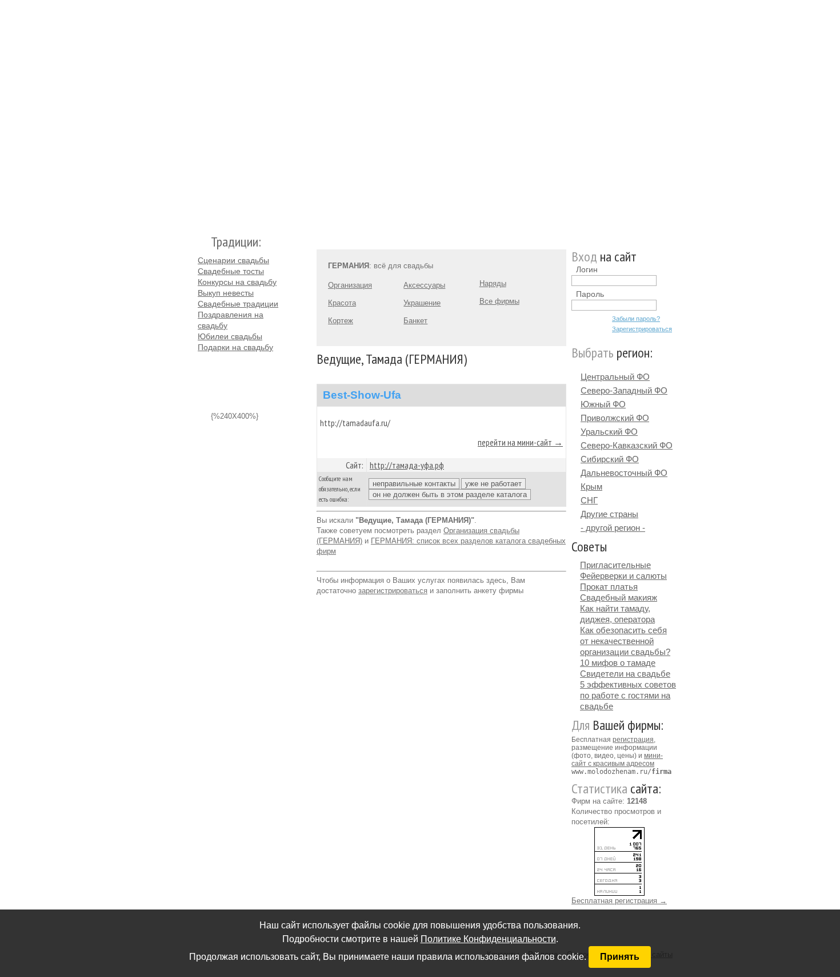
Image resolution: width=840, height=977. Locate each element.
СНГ (589, 500)
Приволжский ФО (615, 418)
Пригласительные (615, 565)
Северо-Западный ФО (624, 390)
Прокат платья (609, 586)
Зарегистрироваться (642, 328)
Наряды (492, 283)
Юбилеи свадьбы (230, 336)
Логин (587, 269)
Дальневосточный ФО (624, 473)
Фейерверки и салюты (623, 576)
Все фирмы (499, 301)
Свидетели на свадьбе (625, 673)
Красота (342, 303)
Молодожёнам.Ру (202, 112)
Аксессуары (424, 285)
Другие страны (609, 514)
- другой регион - (613, 528)
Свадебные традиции (238, 303)
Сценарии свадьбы (233, 260)
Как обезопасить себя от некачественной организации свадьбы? (625, 641)
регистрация (633, 740)
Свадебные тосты (231, 271)
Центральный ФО (615, 377)
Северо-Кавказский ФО (627, 445)
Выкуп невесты (226, 292)
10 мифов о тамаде (617, 663)
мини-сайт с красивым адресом (617, 760)
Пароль (590, 294)
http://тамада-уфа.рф (407, 465)
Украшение (422, 303)
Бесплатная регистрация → (619, 900)
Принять (619, 957)
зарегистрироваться (392, 590)
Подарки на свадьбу (235, 347)
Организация (350, 285)
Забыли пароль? (636, 318)
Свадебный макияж (618, 597)
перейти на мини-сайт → (520, 442)
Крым (591, 486)
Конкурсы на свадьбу (237, 282)
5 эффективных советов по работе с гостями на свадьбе (628, 695)
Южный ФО (603, 404)
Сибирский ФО (610, 459)
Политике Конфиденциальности (488, 939)
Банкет (415, 320)
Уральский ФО (609, 431)
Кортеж (340, 320)
